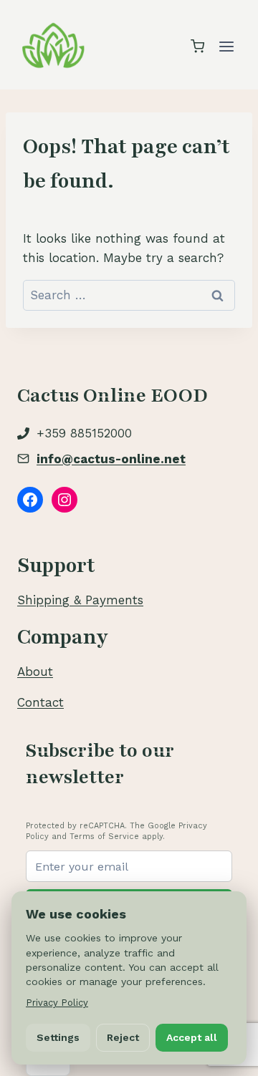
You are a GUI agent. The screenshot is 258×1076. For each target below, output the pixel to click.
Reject (123, 1037)
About (35, 671)
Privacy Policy (57, 1002)
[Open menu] (226, 46)
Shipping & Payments (80, 600)
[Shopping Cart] (197, 46)
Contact (40, 702)
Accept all (191, 1037)
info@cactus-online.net (111, 459)
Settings (58, 1037)
